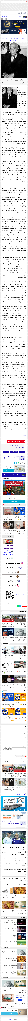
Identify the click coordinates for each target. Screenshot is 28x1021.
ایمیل (25, 731)
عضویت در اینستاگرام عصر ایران (12, 563)
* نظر (25, 735)
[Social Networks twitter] (16, 463)
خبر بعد (21, 452)
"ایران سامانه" (11, 1019)
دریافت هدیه (9, 1014)
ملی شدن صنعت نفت (14, 608)
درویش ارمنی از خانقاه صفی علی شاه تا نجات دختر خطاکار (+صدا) (11, 457)
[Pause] (4, 494)
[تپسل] (3, 478)
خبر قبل (7, 452)
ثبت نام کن (14, 501)
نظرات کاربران (14, 452)
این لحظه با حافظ (12, 572)
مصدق (20, 608)
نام (25, 726)
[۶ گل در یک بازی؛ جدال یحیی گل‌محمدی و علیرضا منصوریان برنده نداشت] (14, 837)
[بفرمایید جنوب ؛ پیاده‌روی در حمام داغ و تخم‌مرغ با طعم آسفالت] (8, 541)
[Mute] (6, 494)
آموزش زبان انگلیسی (12, 581)
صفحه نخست (25, 35)
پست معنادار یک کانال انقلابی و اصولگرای (16, 875)
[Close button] (27, 1008)
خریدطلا (8, 471)
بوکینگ (21, 758)
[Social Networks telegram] (14, 463)
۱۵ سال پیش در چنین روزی (12, 568)
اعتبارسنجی (25, 758)
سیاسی (21, 35)
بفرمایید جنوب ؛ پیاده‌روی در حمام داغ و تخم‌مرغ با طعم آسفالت (8, 547)
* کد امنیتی (24, 746)
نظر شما (24, 724)
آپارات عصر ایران (13, 585)
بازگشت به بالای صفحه (20, 794)
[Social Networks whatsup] (18, 463)
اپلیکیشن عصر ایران (19, 594)
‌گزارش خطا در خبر (24, 606)
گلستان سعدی (12, 577)
